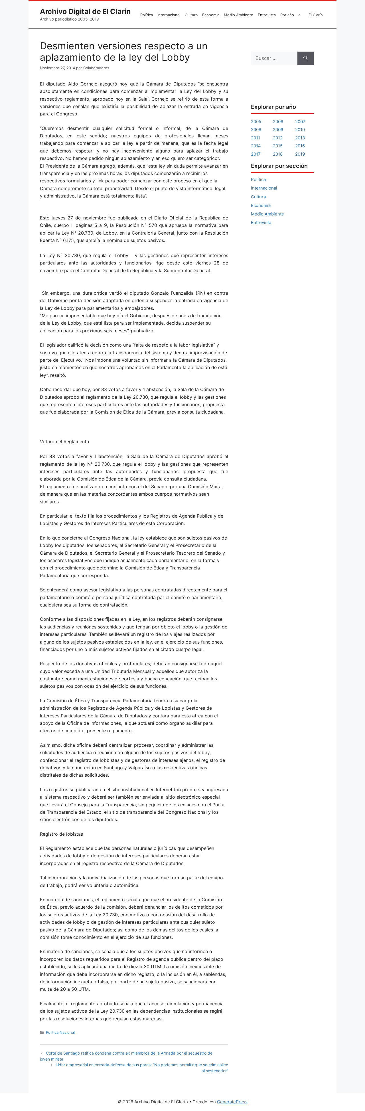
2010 (300, 129)
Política (146, 15)
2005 (256, 121)
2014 (256, 145)
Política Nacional (60, 1032)
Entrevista (267, 15)
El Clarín (316, 15)
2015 (278, 145)
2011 (255, 138)
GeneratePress (232, 1101)
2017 (256, 154)
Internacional (168, 15)
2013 (300, 138)
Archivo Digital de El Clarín (85, 11)
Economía (210, 15)
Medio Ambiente (238, 15)
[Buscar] (305, 58)
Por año (287, 15)
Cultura (191, 15)
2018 (278, 154)
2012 (278, 138)
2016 (300, 145)
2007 (300, 121)
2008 (256, 129)
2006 (278, 121)
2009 (278, 129)
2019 (300, 154)
